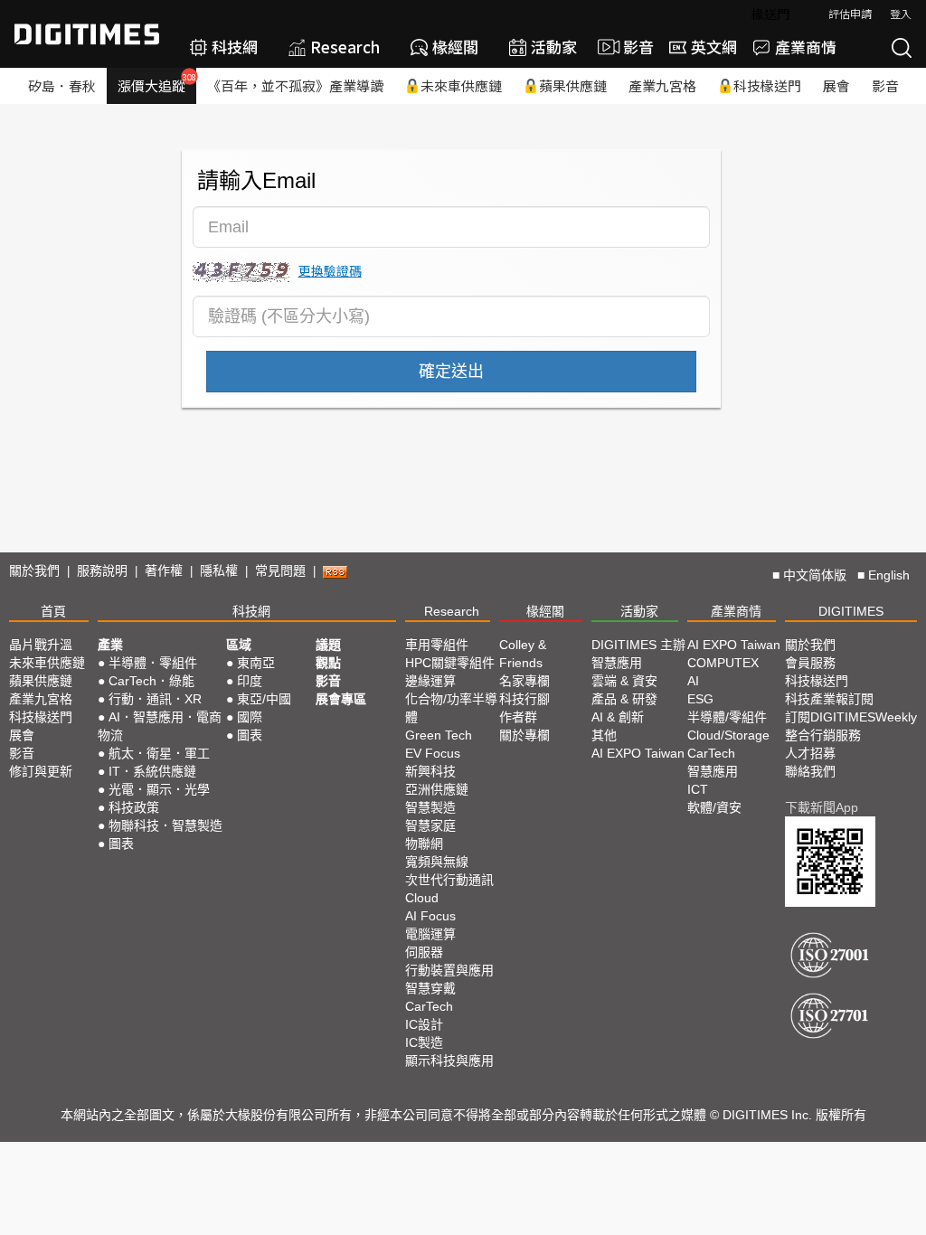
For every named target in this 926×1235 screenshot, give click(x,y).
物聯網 (424, 843)
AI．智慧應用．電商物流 (160, 726)
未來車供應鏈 (461, 85)
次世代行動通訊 (449, 879)
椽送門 (770, 14)
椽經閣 (455, 46)
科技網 (235, 46)
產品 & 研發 (624, 699)
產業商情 (805, 46)
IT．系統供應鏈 (152, 771)
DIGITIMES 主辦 (638, 644)
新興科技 (430, 771)
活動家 (554, 46)
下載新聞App (821, 807)
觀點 (328, 662)
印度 (249, 681)
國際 (249, 717)
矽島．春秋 (62, 85)
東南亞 (256, 662)
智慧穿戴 (430, 988)
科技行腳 (524, 699)
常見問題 (280, 570)
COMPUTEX (723, 662)
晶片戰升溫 (40, 644)
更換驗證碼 (330, 270)
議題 (328, 644)
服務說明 (102, 570)
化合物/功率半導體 (451, 708)
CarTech (429, 1006)
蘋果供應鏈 (573, 85)
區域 (238, 644)
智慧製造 (430, 807)
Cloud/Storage (728, 735)
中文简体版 (814, 575)
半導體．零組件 (153, 662)
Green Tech (438, 735)
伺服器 (424, 952)
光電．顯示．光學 (159, 789)
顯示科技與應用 (449, 1060)
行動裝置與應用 (449, 970)
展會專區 (341, 699)
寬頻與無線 (436, 861)
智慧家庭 (430, 825)
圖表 (121, 843)
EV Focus (432, 753)
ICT (697, 789)
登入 (901, 13)
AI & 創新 (617, 717)
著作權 (164, 570)
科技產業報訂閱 (829, 699)
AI (693, 681)
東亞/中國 (264, 699)
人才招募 (810, 753)
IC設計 (424, 1024)
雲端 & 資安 (624, 681)
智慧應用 (616, 662)
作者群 (518, 717)
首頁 (53, 611)
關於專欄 (524, 735)
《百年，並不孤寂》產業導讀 (295, 85)
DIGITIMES (850, 611)
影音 (630, 46)
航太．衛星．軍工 (159, 753)
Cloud (422, 898)
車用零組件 (436, 644)
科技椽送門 (767, 85)
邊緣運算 (430, 681)
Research (345, 46)
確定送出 (451, 372)
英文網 (714, 46)
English (889, 575)
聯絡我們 (810, 771)
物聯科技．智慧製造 (165, 825)
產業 (110, 644)
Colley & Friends (522, 653)
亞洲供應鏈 (436, 789)
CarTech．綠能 (151, 681)
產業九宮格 (662, 85)
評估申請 (850, 13)
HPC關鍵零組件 (450, 662)
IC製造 (424, 1042)
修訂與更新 (40, 771)
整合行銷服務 (823, 735)
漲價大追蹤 (157, 83)
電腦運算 (430, 934)
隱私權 (219, 570)
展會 (836, 85)
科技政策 (134, 807)
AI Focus (430, 916)
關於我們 (34, 570)
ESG (700, 699)
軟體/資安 (714, 807)
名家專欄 (524, 681)
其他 (604, 735)
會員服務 (810, 662)
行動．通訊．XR (155, 699)
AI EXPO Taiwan (638, 753)
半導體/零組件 (727, 717)
